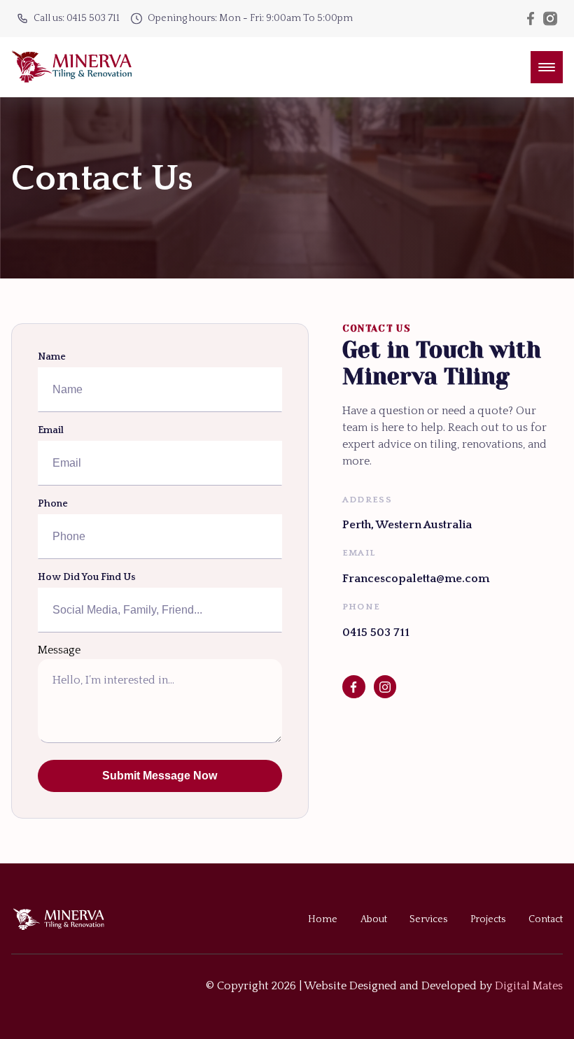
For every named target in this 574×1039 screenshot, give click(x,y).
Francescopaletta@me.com (415, 578)
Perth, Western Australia (407, 524)
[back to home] (71, 67)
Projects (487, 919)
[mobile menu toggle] (547, 67)
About (373, 919)
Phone (53, 503)
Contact (545, 919)
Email (51, 430)
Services (428, 919)
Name (52, 356)
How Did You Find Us (87, 577)
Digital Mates (529, 986)
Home (322, 919)
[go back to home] (70, 919)
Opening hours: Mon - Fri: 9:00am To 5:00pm (250, 18)
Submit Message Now (159, 776)
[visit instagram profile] (385, 686)
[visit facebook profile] (353, 686)
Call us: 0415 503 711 (77, 18)
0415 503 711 (376, 632)
